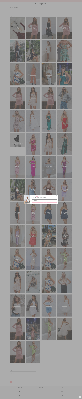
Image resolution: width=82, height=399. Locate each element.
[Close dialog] (56, 195)
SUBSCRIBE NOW (44, 202)
